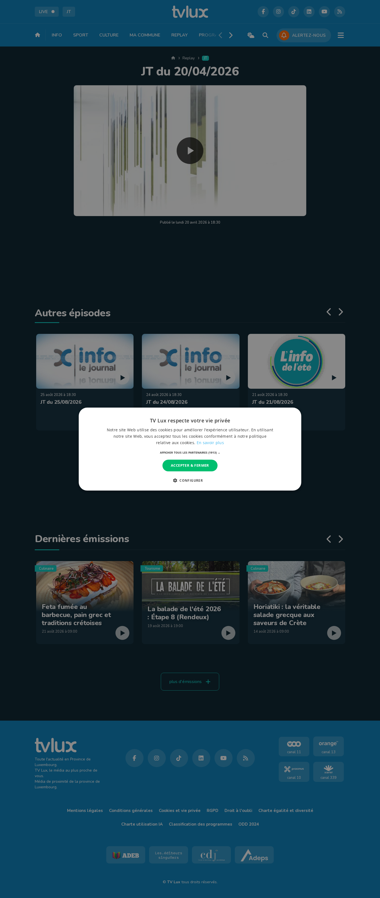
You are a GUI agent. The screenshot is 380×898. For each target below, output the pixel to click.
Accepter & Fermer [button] (190, 465)
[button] (190, 452)
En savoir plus (210, 442)
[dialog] (190, 448)
